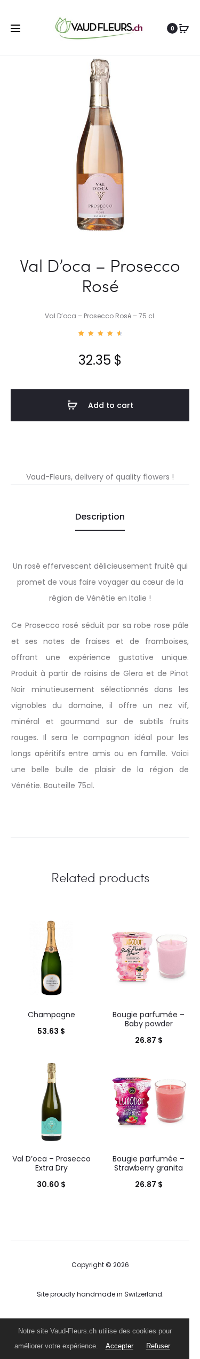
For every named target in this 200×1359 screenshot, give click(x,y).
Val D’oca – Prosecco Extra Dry (51, 1163)
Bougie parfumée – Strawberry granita (149, 1163)
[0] (184, 28)
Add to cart (109, 405)
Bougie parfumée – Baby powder (149, 1019)
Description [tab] (100, 516)
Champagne (51, 1014)
